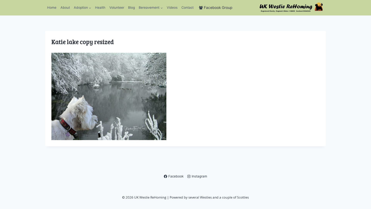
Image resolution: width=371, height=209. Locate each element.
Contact (187, 7)
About (65, 7)
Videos (172, 7)
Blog (131, 7)
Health (100, 7)
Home (51, 7)
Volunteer (116, 7)
